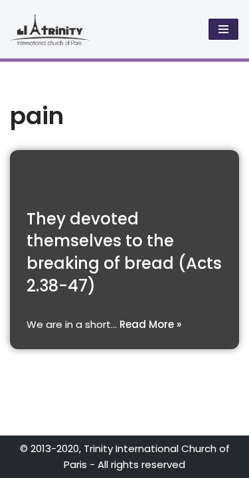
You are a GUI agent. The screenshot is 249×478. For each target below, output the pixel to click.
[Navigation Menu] (223, 29)
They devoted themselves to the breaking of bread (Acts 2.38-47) (124, 252)
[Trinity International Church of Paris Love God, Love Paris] (50, 29)
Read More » (150, 324)
